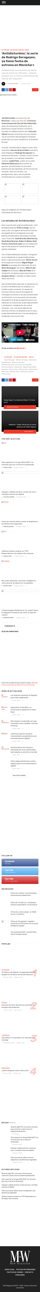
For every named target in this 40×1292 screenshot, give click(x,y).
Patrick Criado (24, 369)
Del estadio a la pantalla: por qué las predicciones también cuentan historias (24, 723)
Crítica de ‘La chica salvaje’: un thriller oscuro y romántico (23, 913)
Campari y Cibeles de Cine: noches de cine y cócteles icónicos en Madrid (19, 493)
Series (27, 49)
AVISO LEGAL (10, 1269)
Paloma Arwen (9, 497)
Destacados (6, 1068)
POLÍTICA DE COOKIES (15, 1272)
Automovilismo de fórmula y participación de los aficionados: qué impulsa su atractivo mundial (24, 749)
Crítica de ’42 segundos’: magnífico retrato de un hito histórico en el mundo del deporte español (24, 924)
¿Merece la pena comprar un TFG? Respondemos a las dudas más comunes (18, 552)
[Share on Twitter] (6, 89)
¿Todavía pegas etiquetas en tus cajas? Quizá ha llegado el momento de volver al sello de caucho (20, 612)
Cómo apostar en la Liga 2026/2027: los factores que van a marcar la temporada (18, 463)
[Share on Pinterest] (14, 89)
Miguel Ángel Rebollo (30, 367)
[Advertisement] (20, 28)
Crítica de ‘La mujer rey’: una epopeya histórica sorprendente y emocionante (24, 904)
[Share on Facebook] (3, 89)
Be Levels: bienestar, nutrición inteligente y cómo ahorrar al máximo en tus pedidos (19, 582)
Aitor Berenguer (10, 360)
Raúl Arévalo (34, 369)
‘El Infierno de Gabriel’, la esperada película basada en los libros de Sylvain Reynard (18, 973)
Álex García (33, 360)
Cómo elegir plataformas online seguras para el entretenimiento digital (23, 763)
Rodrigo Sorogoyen (27, 371)
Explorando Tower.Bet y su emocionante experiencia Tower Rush (23, 709)
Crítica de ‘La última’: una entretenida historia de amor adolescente (23, 894)
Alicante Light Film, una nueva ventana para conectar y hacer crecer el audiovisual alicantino (24, 1129)
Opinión (4, 1002)
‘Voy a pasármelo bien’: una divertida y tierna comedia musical (24, 933)
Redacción (8, 467)
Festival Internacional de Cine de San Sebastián (16, 364)
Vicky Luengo (6, 374)
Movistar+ (21, 348)
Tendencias (5, 1035)
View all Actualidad (19, 775)
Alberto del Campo (22, 360)
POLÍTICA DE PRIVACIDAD (25, 1269)
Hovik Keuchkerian (8, 367)
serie (25, 118)
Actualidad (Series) (17, 49)
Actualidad (5, 49)
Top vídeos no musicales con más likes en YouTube (18, 1039)
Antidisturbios (6, 362)
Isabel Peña (18, 367)
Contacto (29, 1272)
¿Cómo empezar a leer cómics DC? (15, 1070)
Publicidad (20, 1275)
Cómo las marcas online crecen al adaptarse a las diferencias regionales (20, 522)
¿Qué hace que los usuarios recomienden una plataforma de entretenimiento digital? (23, 736)
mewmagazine (13, 83)
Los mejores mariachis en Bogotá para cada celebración (24, 696)
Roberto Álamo (15, 371)
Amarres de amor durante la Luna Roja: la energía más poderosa (18, 1006)
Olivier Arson (14, 369)
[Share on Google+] (10, 89)
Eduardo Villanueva (19, 362)
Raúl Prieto (5, 371)
